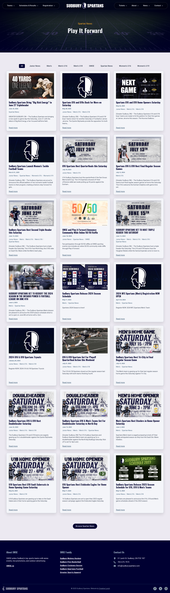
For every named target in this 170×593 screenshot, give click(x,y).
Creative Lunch (104, 588)
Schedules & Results (27, 6)
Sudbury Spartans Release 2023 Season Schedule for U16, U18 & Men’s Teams (135, 486)
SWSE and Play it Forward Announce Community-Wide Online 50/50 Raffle (80, 231)
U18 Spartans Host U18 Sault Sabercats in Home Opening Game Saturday (29, 486)
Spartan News (14, 112)
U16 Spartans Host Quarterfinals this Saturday (84, 166)
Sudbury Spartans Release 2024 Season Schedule (81, 295)
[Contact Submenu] (163, 6)
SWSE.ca (10, 566)
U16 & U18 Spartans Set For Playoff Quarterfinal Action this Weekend (79, 358)
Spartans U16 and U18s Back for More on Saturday (81, 104)
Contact (157, 6)
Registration (48, 6)
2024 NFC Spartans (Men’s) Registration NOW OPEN (138, 295)
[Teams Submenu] (14, 6)
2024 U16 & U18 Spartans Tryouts (25, 357)
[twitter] (160, 588)
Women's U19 (48, 176)
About (134, 6)
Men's (22, 239)
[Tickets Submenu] (127, 6)
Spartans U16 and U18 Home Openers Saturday (138, 102)
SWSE (87, 239)
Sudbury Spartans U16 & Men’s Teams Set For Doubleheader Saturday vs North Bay (83, 422)
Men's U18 (86, 112)
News (145, 6)
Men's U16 (77, 112)
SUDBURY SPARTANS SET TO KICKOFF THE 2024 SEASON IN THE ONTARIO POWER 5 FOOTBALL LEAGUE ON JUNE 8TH (31, 296)
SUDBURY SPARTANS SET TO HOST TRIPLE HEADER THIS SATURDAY (135, 231)
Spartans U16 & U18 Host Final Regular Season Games (138, 167)
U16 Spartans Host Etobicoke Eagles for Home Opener (84, 486)
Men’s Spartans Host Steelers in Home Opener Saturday (138, 422)
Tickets (122, 6)
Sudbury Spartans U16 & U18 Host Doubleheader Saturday (25, 422)
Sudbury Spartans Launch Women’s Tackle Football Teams (29, 167)
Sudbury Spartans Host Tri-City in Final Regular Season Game (134, 358)
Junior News (66, 112)
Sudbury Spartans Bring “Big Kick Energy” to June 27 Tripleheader (30, 104)
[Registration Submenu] (55, 6)
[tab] (22, 66)
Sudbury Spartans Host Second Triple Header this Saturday (30, 231)
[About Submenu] (138, 6)
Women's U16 (37, 176)
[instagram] (166, 588)
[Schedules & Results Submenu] (38, 6)
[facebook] (155, 588)
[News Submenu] (150, 6)
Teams (9, 6)
